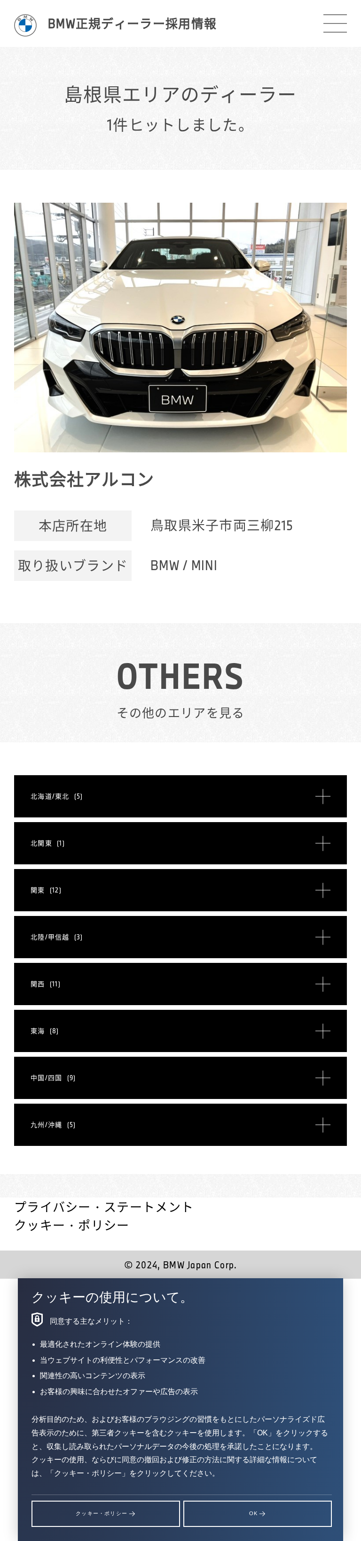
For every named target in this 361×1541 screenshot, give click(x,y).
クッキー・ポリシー (72, 1225)
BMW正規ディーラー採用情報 (132, 23)
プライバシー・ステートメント (104, 1206)
